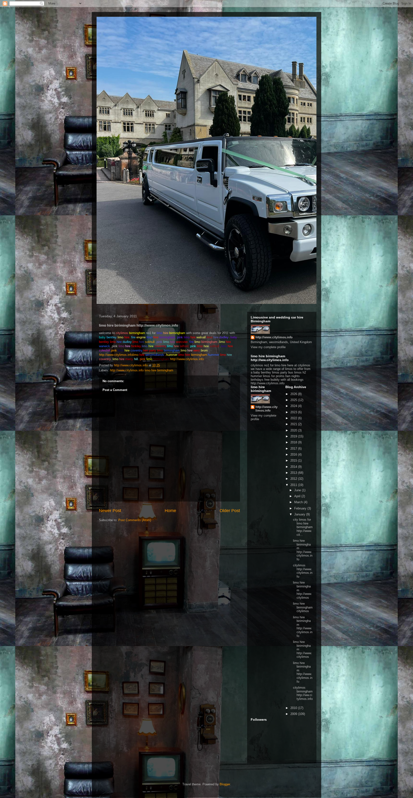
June (298, 490)
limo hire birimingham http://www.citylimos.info (302, 550)
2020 (294, 430)
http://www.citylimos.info (187, 359)
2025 (294, 400)
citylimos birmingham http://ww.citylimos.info (303, 693)
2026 (294, 394)
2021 (294, 424)
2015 (294, 460)
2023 (294, 412)
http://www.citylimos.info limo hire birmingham (141, 370)
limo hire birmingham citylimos (303, 607)
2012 (294, 478)
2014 (294, 467)
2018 (294, 442)
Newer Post (110, 510)
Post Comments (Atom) (134, 520)
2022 (294, 418)
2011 (294, 485)
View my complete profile (268, 347)
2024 (294, 406)
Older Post (230, 510)
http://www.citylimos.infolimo (118, 355)
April (297, 496)
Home (170, 510)
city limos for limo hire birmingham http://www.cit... (303, 527)
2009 (294, 714)
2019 (294, 436)
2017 (294, 448)
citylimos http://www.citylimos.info (302, 571)
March (299, 502)
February (300, 508)
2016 (294, 454)
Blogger (225, 784)
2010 (294, 708)
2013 (294, 472)
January (300, 514)
